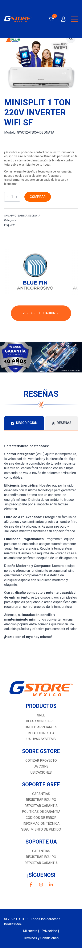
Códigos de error (41, 818)
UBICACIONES (41, 772)
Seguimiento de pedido (41, 829)
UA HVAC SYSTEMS (41, 739)
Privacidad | (50, 931)
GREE (41, 715)
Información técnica (41, 824)
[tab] (24, 423)
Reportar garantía (41, 806)
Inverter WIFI (25, 220)
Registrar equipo (41, 800)
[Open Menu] (74, 19)
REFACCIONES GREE (41, 721)
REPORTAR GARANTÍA (41, 863)
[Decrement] (7, 197)
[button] (70, 38)
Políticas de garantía (41, 812)
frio (17, 225)
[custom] (31, 884)
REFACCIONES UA (41, 733)
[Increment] (16, 197)
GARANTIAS (41, 794)
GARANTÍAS (41, 851)
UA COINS (41, 766)
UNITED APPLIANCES (41, 727)
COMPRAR (38, 197)
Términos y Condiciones (41, 938)
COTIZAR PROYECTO (41, 761)
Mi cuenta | (31, 931)
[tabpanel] (41, 537)
